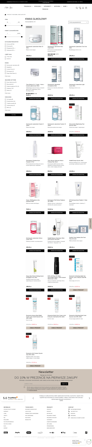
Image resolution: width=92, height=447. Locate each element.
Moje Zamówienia (29, 415)
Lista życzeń (28, 411)
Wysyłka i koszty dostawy (10, 409)
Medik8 (9, 67)
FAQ (4, 417)
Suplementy (47, 6)
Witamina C (10, 88)
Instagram (73, 415)
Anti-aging (10, 99)
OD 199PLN (75, 1)
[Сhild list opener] (14, 48)
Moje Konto (28, 417)
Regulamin (6, 419)
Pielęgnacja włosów (51, 417)
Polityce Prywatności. (33, 390)
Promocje (45, 9)
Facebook (73, 413)
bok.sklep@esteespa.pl (76, 409)
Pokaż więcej (7, 76)
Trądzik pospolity (11, 103)
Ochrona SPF (10, 44)
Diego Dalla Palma (11, 73)
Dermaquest (10, 71)
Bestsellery (49, 413)
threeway (53, 437)
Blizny (9, 107)
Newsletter (28, 419)
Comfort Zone (11, 69)
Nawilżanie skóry (51, 428)
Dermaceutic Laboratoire (13, 65)
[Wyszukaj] (77, 7)
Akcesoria (57, 6)
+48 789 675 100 (74, 411)
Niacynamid (10, 84)
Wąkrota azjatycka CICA (13, 86)
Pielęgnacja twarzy (51, 415)
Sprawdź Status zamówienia (31, 413)
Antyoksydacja (11, 105)
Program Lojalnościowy (31, 409)
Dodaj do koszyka (35, 59)
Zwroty (5, 415)
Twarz (9, 56)
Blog (5, 426)
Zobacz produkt (78, 290)
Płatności (6, 411)
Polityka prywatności (9, 421)
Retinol (9, 90)
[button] (89, 398)
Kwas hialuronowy (11, 82)
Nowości (49, 411)
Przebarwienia (11, 101)
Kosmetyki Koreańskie (52, 421)
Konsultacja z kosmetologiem (17, 1)
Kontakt (5, 428)
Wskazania (37, 6)
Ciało (8, 58)
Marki (64, 6)
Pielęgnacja (27, 6)
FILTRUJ (14, 115)
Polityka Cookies (7, 424)
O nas (5, 413)
